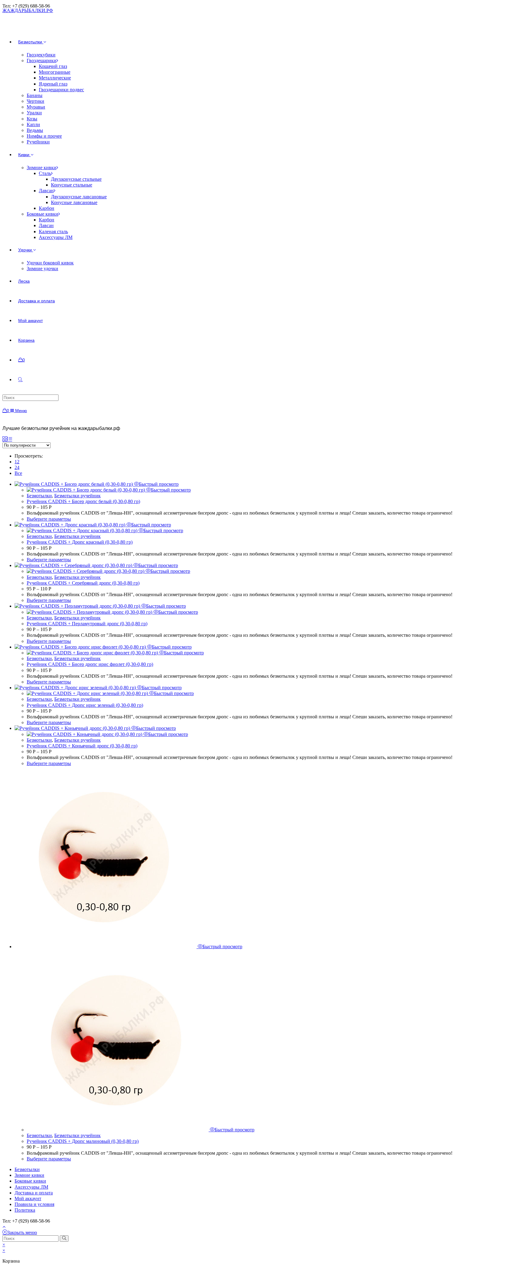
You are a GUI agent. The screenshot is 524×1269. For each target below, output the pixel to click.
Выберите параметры (49, 519)
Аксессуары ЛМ (31, 1187)
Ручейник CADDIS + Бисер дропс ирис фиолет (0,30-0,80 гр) (90, 664)
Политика (25, 1210)
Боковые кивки (30, 1180)
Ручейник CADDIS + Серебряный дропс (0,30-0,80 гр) (83, 583)
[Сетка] (4, 439)
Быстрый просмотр (159, 484)
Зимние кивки (29, 1175)
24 (17, 467)
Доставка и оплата (34, 1192)
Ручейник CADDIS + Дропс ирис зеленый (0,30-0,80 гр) (85, 705)
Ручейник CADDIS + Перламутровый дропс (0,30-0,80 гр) (87, 623)
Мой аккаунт (28, 1198)
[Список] (9, 439)
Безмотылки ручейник (77, 495)
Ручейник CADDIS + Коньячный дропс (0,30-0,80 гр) (82, 745)
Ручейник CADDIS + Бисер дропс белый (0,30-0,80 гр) (83, 501)
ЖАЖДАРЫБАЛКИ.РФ (27, 10)
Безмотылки (39, 495)
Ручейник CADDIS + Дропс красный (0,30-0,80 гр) (80, 542)
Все (18, 473)
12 (17, 461)
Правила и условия (34, 1204)
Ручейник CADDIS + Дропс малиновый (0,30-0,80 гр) (83, 1141)
